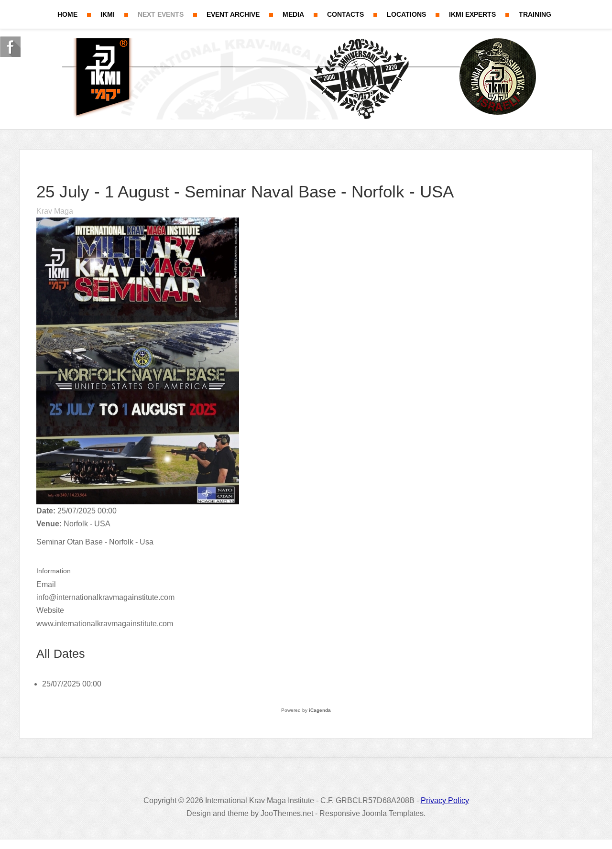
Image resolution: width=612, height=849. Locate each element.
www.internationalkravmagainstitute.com (104, 624)
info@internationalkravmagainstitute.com (105, 597)
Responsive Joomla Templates (371, 813)
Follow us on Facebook (10, 46)
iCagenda (320, 710)
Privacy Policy (445, 800)
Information (53, 571)
